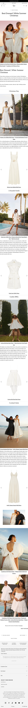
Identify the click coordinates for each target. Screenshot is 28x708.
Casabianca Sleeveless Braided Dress (19, 245)
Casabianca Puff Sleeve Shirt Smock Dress (11, 618)
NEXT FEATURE (24, 628)
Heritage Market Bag (21, 250)
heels (17, 244)
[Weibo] (22, 703)
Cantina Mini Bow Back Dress (7, 343)
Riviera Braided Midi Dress (6, 449)
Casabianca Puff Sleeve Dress (13, 66)
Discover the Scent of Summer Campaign (14, 625)
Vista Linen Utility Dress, (6, 237)
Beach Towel (19, 252)
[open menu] (1, 5)
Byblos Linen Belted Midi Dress (7, 137)
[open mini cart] (26, 5)
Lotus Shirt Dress (8, 353)
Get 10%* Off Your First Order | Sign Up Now (14, 1)
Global (2, 686)
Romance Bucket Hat (16, 237)
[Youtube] (19, 703)
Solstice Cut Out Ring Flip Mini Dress (8, 64)
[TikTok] (12, 703)
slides (6, 244)
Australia (3, 682)
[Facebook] (9, 703)
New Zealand (4, 684)
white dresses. (3, 86)
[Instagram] (5, 703)
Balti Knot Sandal (15, 238)
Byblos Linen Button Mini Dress (8, 346)
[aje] (14, 6)
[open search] (4, 5)
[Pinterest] (15, 703)
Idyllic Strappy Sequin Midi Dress (20, 449)
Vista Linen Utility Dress (20, 247)
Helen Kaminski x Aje (10, 358)
